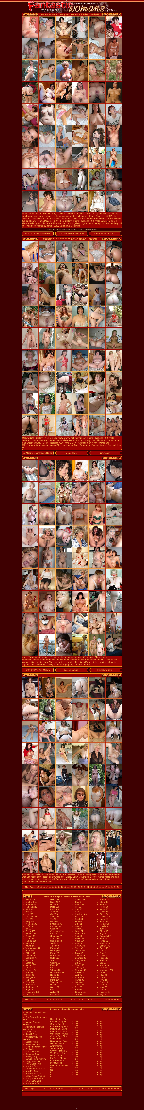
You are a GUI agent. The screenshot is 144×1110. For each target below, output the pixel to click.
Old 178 (54, 914)
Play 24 (103, 975)
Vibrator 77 (105, 946)
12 (70, 887)
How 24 (103, 980)
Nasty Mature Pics (58, 1019)
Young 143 (30, 946)
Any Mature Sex (33, 1083)
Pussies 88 (105, 992)
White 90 (104, 909)
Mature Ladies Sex (59, 1065)
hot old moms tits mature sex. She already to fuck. (80, 660)
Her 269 (29, 914)
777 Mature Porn (33, 1064)
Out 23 (103, 977)
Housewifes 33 (57, 972)
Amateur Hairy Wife (31, 874)
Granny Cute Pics (58, 1036)
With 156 (30, 938)
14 (76, 887)
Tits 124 (54, 919)
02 (40, 887)
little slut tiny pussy (53, 229)
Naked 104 (55, 975)
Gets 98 (54, 929)
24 (105, 887)
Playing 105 (80, 970)
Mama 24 (104, 899)
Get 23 (103, 950)
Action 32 (54, 938)
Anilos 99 (54, 992)
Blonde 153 (31, 933)
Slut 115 (54, 960)
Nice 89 (78, 987)
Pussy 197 (30, 931)
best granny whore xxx (53, 877)
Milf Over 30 (56, 1063)
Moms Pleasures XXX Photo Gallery (39, 213)
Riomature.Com (104, 670)
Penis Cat (30, 1049)
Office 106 (80, 950)
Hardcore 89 (81, 914)
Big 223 (29, 929)
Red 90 (78, 936)
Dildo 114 (54, 907)
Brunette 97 (31, 985)
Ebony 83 (79, 904)
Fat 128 (29, 960)
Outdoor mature (82, 664)
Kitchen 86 (55, 994)
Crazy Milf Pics (57, 1060)
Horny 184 (80, 946)
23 (102, 887)
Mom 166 (30, 943)
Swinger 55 (31, 977)
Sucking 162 (56, 941)
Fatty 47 (54, 965)
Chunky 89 (80, 967)
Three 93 (54, 946)
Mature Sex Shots (58, 1029)
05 (49, 887)
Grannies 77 (31, 958)
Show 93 (104, 902)
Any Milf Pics (32, 1066)
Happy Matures (33, 1061)
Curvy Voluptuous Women (42, 440)
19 (90, 887)
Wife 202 (30, 926)
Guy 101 (79, 931)
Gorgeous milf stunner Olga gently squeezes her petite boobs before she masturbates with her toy (70, 214)
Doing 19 (104, 948)
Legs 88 (79, 982)
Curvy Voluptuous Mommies (67, 226)
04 (46, 887)
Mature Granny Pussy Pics (37, 233)
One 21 (103, 953)
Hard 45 (79, 989)
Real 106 (54, 909)
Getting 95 (55, 963)
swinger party (66, 664)
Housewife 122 (32, 992)
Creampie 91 (56, 936)
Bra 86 (78, 963)
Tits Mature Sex (57, 1053)
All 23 (102, 972)
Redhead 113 (32, 987)
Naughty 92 (80, 960)
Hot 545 (54, 904)
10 (64, 887)
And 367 (29, 912)
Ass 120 (79, 916)
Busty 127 (55, 902)
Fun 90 (78, 921)
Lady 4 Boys (56, 1038)
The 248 (29, 919)
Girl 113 (54, 989)
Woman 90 (80, 977)
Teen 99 (54, 912)
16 (82, 887)
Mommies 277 (106, 970)
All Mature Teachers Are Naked (37, 453)
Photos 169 (55, 926)
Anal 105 (30, 950)
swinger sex (53, 664)
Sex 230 (79, 919)
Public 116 (80, 929)
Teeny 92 (54, 977)
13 (73, 887)
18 (87, 887)
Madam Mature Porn (35, 1068)
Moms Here (71, 453)
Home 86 (104, 907)
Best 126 (30, 975)
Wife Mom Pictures (59, 1034)
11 (67, 887)
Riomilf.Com (104, 453)
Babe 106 (30, 982)
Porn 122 (54, 953)
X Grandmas (56, 1046)
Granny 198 (80, 992)
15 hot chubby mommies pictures (65, 657)
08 (58, 887)
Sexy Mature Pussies (60, 1041)
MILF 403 (30, 909)
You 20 (103, 963)
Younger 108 (56, 982)
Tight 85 (103, 904)
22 (99, 887)
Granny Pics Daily (58, 1051)
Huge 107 (30, 989)
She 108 (79, 948)
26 (111, 887)
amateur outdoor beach (44, 660)
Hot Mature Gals (33, 1073)
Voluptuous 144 (33, 948)
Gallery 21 (104, 982)
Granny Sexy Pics (58, 1024)
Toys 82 (103, 933)
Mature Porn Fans (58, 1031)
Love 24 (103, 985)
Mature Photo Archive (36, 1059)
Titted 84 (104, 921)
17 (84, 887)
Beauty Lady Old (33, 1056)
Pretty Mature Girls (59, 1055)
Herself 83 (104, 924)
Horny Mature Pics (34, 1078)
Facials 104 (31, 970)
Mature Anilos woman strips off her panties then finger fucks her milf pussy (64, 445)
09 (61, 887)
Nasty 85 (104, 919)
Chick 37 (104, 931)
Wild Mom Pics (57, 1043)
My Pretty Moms (58, 1058)
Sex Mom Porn (33, 1051)
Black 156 (54, 980)
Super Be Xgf (56, 1048)
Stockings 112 (32, 972)
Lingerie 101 (56, 924)
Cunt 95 (78, 909)
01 (38, 887)
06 (52, 887)
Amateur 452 (32, 904)
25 (108, 887)
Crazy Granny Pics (59, 1026)
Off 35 (103, 989)
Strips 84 (104, 914)
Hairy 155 (30, 921)
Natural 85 (80, 955)
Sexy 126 (54, 916)
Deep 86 (79, 926)
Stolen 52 (54, 987)
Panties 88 (80, 899)
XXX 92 (78, 912)
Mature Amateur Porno (104, 233)
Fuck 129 (30, 980)
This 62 (78, 994)
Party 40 (79, 943)
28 (117, 887)
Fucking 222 (31, 907)
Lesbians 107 (106, 916)
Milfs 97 (54, 985)
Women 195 (31, 924)
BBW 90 (54, 933)
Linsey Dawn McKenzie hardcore (81, 877)
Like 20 (103, 967)
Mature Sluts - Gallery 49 (34, 438)
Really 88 (79, 972)
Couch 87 (79, 985)
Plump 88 (79, 980)
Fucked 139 (31, 941)
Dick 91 (78, 924)
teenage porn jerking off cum (78, 229)
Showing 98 (80, 958)
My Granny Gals (33, 1081)
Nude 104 (79, 941)
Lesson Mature (71, 670)
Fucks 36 (54, 948)
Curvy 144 (30, 936)
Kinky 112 (30, 967)
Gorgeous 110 (57, 931)
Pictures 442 (31, 899)
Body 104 (79, 938)
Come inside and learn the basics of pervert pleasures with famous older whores (68, 218)
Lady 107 (30, 994)
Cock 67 (79, 953)
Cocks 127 (30, 963)
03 (43, 887)
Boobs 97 (54, 967)
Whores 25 (55, 970)
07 (55, 887)
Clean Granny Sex (58, 1021)
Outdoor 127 (31, 955)
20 (93, 887)
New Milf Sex (32, 1071)
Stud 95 (54, 943)
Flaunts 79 (105, 943)
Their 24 (104, 960)
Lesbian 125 (31, 916)
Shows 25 (79, 965)
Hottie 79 (104, 941)
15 (79, 887)
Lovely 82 (104, 926)
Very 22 (103, 987)
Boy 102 (104, 994)
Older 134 (30, 953)
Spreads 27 (105, 936)
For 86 (78, 907)
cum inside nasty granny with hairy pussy (66, 438)
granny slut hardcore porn (40, 882)
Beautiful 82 (80, 933)
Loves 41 (104, 955)
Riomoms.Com (32, 1054)
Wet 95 (78, 975)
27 (114, 887)
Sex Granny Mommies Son (71, 233)
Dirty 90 (54, 921)
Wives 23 (54, 899)
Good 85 (104, 912)
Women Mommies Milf (36, 1047)
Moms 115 (55, 955)
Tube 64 (103, 929)
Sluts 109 (54, 958)
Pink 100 (104, 958)
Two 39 (103, 938)
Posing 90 (55, 950)
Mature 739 (31, 965)
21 (96, 887)
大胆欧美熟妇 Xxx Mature (38, 670)
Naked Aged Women (35, 1076)
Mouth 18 (104, 965)
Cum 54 (78, 902)
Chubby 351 (31, 902)
